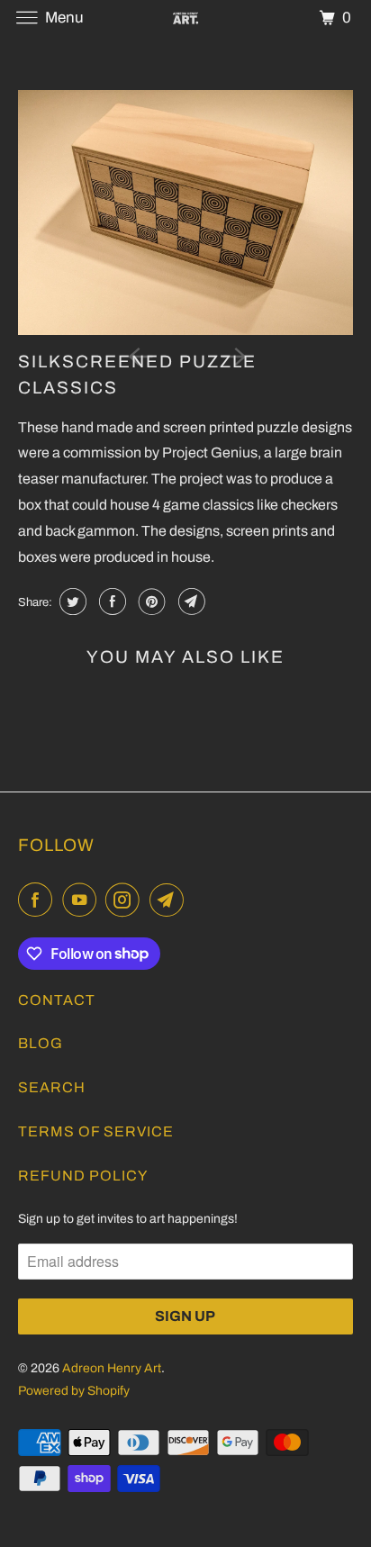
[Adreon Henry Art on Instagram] (126, 900)
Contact (56, 1000)
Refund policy (83, 1175)
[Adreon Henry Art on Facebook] (38, 900)
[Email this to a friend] (189, 601)
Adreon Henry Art (111, 1368)
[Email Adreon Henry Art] (170, 900)
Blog (40, 1043)
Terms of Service (96, 1131)
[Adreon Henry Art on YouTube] (83, 900)
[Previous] (138, 355)
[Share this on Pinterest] (150, 601)
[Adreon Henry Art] (185, 17)
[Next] (232, 355)
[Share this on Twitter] (70, 601)
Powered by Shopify (74, 1391)
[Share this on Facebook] (110, 601)
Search (52, 1087)
